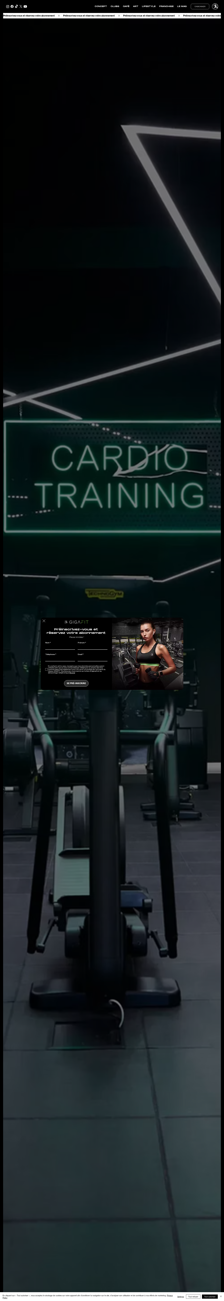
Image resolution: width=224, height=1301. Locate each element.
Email (80, 654)
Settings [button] (180, 1296)
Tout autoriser (210, 1296)
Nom (47, 643)
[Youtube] (25, 6)
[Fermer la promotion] (44, 621)
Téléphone (50, 654)
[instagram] (8, 6)
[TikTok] (16, 6)
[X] (21, 6)
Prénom (81, 643)
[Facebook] (12, 6)
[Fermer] (220, 1296)
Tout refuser (193, 1296)
